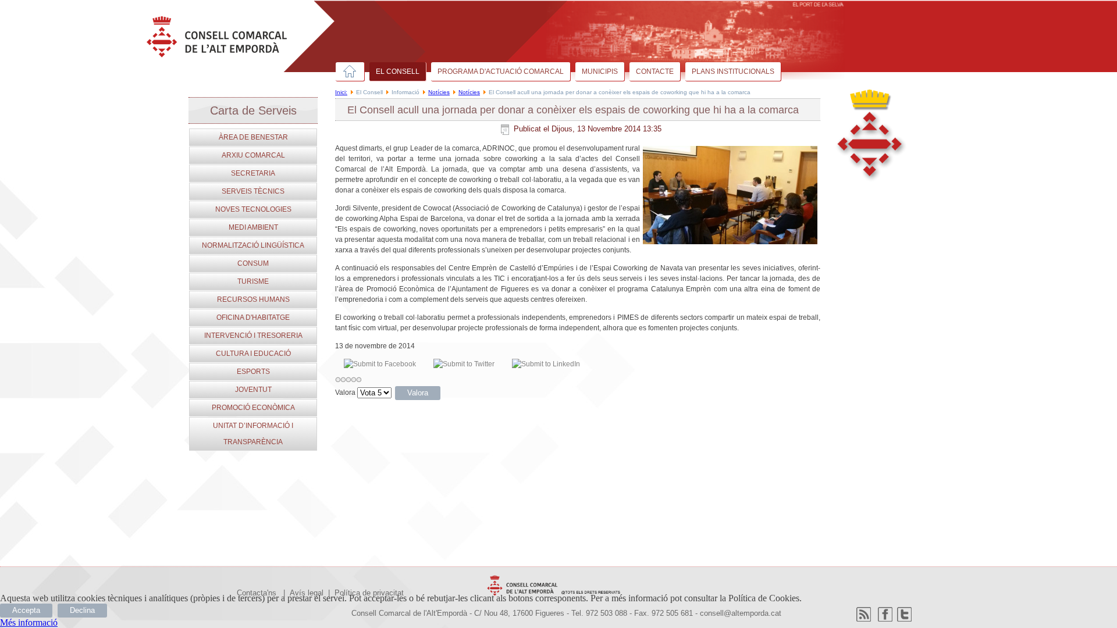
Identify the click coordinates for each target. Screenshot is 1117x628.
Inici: (341, 92)
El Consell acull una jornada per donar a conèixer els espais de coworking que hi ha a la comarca (573, 110)
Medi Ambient (253, 227)
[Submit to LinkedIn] (546, 364)
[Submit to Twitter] (464, 364)
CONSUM (253, 263)
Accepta (26, 610)
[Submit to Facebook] (380, 364)
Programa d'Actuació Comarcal (500, 71)
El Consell (397, 71)
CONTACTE (655, 71)
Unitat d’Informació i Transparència (253, 434)
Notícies (439, 92)
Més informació (29, 622)
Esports (253, 371)
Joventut (253, 390)
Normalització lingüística (253, 245)
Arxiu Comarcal (253, 155)
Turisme (253, 281)
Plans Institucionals (733, 71)
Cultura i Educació (253, 353)
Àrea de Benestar (253, 137)
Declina (82, 610)
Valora (345, 392)
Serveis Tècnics (253, 191)
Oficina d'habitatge (253, 317)
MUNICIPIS (600, 71)
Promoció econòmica (253, 408)
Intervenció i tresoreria (253, 335)
